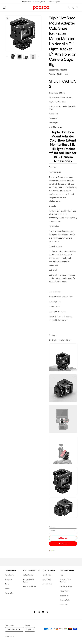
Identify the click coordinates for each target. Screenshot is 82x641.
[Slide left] (7, 56)
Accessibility (9, 593)
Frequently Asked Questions (65, 580)
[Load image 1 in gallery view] (13, 56)
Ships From (52, 527)
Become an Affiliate (29, 587)
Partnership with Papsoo (28, 580)
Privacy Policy (64, 591)
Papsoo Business (47, 584)
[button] (4, 8)
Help (61, 575)
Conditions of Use (66, 587)
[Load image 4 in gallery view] (33, 56)
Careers (7, 584)
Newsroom (8, 579)
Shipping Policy (65, 600)
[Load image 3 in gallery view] (26, 56)
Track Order (64, 604)
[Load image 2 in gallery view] (19, 56)
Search (7, 589)
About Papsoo (9, 575)
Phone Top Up (46, 575)
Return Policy (64, 595)
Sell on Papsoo (28, 575)
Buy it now (63, 544)
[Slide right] (39, 56)
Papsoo (12, 636)
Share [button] (53, 551)
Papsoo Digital (46, 579)
